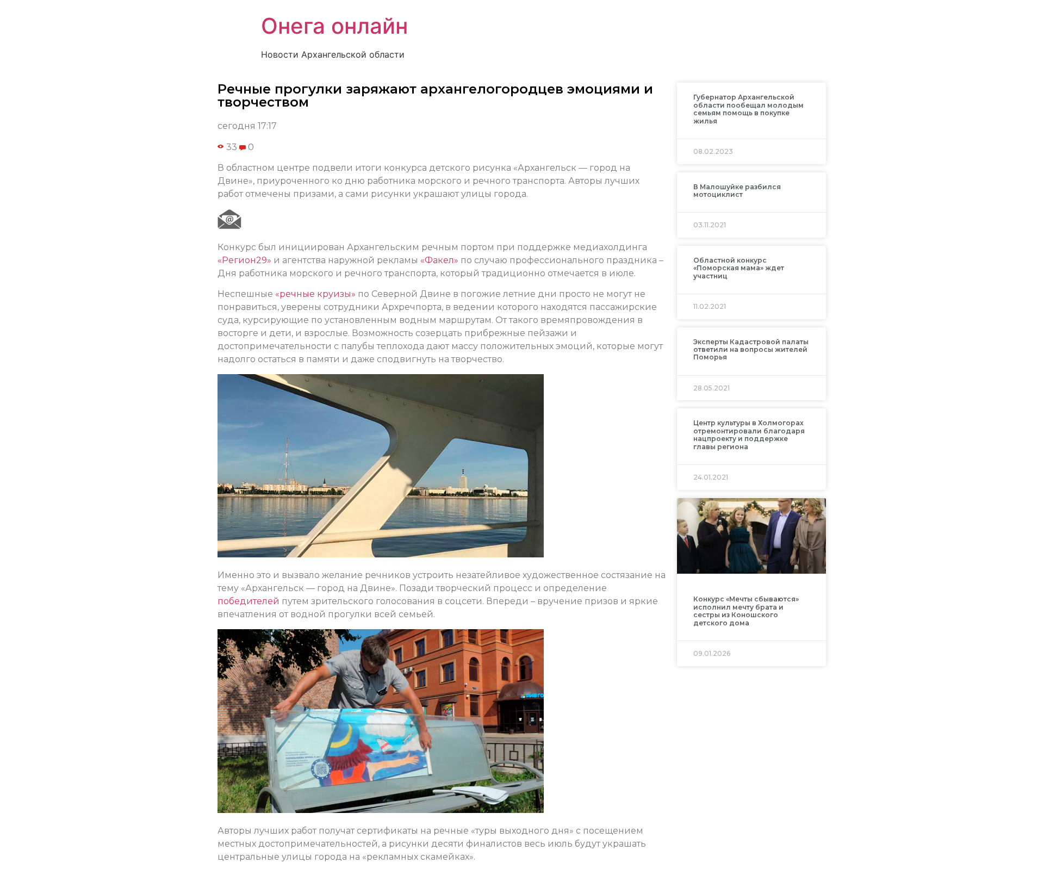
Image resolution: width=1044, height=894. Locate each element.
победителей (248, 601)
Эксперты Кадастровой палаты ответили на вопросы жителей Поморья (751, 350)
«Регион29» (244, 260)
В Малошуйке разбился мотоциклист (737, 190)
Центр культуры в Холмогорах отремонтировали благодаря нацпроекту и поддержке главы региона (749, 434)
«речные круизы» (315, 294)
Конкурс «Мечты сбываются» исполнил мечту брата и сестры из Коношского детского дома (746, 610)
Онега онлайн (334, 26)
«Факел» (439, 260)
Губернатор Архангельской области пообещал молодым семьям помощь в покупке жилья (748, 109)
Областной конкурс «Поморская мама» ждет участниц (738, 268)
